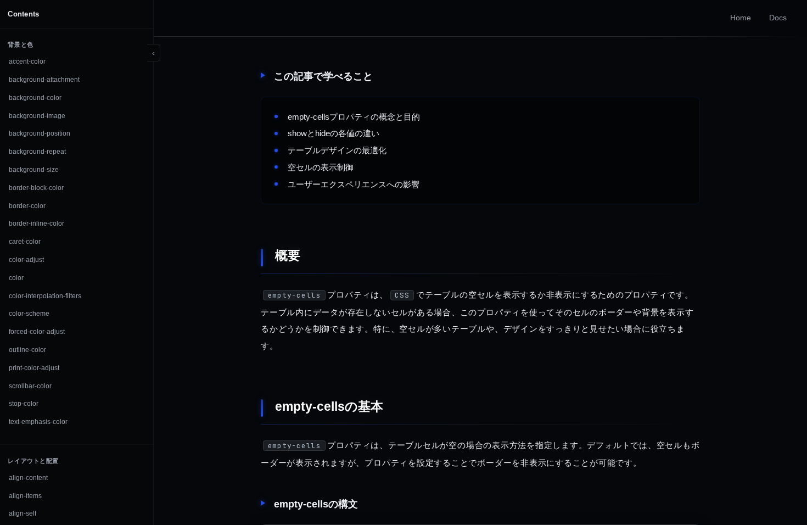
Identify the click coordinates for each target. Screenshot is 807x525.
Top (775, 493)
